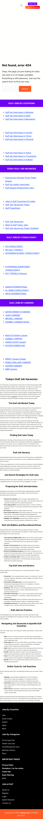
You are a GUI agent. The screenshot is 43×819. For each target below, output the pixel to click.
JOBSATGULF (25, 813)
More (4, 729)
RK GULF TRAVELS (14, 250)
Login (4, 796)
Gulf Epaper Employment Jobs (19, 188)
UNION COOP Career (15, 342)
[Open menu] (21, 5)
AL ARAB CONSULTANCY (17, 290)
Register (5, 793)
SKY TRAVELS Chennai (16, 273)
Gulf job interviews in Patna (18, 153)
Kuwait (4, 722)
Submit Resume (33, 7)
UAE (4, 715)
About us (5, 790)
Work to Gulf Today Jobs (16, 225)
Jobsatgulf (14, 396)
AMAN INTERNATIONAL (16, 287)
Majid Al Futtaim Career (16, 335)
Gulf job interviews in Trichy (18, 136)
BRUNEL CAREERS (13, 318)
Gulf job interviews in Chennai (19, 139)
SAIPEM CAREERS (13, 366)
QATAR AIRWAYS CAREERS (17, 312)
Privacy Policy (7, 765)
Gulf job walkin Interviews (17, 184)
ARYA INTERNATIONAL (16, 293)
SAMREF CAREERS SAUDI (17, 322)
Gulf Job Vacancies (14, 221)
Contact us (6, 803)
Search (25, 89)
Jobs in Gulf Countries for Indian (20, 201)
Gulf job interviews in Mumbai (19, 112)
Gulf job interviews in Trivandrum (20, 156)
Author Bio (6, 772)
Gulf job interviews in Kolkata (19, 159)
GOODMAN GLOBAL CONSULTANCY (22, 253)
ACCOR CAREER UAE (15, 345)
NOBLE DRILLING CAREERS (18, 362)
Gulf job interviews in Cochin (18, 132)
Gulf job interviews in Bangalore (20, 119)
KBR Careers (11, 369)
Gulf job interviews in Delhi (17, 116)
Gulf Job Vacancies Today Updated (21, 228)
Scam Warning (8, 775)
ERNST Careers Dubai (15, 359)
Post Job (32, 4)
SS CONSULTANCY (14, 246)
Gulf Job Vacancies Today (17, 204)
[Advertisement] (21, 33)
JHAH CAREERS (12, 315)
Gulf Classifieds (12, 208)
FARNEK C (10, 339)
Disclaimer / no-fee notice (12, 768)
